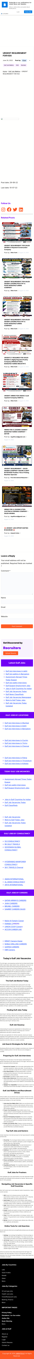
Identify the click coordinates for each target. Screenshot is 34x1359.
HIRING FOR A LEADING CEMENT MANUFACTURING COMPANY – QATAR (15, 432)
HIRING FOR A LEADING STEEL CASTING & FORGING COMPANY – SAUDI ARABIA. (16, 511)
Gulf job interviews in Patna (16, 758)
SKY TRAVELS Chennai (14, 867)
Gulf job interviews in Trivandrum (18, 761)
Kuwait (4, 1275)
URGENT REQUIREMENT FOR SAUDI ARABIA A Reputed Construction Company (17, 247)
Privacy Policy (7, 1312)
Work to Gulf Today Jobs (15, 700)
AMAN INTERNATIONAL (14, 879)
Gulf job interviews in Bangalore (18, 729)
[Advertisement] (17, 27)
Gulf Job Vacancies (12, 817)
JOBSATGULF (20, 1353)
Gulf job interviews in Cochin (16, 740)
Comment (5, 571)
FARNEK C (9, 924)
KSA (17, 65)
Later (18, 12)
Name (3, 598)
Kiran (24, 60)
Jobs (28, 686)
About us (5, 1334)
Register (4, 1337)
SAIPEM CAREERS (12, 947)
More (3, 1281)
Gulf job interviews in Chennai (17, 746)
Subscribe (28, 12)
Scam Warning (7, 1321)
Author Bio (5, 1318)
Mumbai (23, 65)
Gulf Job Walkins (9, 65)
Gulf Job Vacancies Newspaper (18, 697)
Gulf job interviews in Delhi (15, 726)
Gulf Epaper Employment (16, 686)
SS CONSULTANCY (12, 841)
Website (4, 616)
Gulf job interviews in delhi (16, 671)
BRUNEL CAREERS (12, 906)
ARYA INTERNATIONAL (14, 885)
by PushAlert (5, 13)
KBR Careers (10, 950)
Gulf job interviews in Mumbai (17, 723)
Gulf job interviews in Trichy (16, 743)
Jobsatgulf (2, 975)
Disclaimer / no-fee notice (11, 1315)
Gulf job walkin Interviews (16, 683)
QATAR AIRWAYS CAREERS (15, 900)
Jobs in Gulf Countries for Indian (19, 689)
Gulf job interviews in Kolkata (16, 763)
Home (5, 71)
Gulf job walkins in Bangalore (17, 674)
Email (3, 607)
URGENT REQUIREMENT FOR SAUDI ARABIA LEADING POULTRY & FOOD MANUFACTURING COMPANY (17, 284)
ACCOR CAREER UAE (13, 929)
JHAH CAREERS (11, 903)
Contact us (5, 1345)
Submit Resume (7, 1342)
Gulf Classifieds (11, 805)
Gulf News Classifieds (15, 694)
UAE (3, 1270)
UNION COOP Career (13, 927)
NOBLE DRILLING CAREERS (16, 944)
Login (4, 1339)
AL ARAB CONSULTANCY (15, 882)
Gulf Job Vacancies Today (16, 691)
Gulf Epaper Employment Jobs (17, 788)
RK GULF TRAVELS (12, 844)
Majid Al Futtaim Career (14, 921)
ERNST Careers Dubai (14, 941)
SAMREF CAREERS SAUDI (15, 909)
